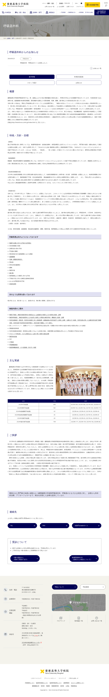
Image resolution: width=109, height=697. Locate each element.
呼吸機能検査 (13, 345)
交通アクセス (70, 6)
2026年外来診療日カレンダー (31, 642)
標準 (48, 3)
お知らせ (79, 83)
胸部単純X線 (13, 336)
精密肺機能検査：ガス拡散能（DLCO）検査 (22, 347)
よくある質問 (60, 6)
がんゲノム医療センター (77, 683)
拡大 (53, 3)
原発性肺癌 (12, 284)
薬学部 (62, 686)
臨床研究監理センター (56, 683)
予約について (59, 587)
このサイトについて (36, 678)
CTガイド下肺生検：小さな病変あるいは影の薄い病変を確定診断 (29, 334)
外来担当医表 (78, 77)
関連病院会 (74, 686)
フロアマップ (79, 6)
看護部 (48, 686)
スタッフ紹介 (32, 83)
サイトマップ (62, 678)
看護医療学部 (55, 686)
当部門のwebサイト (81, 525)
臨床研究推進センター (42, 683)
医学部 (43, 686)
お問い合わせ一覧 (49, 6)
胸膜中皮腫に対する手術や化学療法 (20, 243)
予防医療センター (29, 683)
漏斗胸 (11, 273)
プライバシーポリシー (50, 678)
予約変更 (86, 587)
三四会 (67, 686)
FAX (43, 525)
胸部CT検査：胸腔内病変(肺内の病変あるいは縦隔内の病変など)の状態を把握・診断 (35, 315)
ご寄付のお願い (72, 678)
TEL (11, 525)
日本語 (61, 3)
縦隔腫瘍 (12, 257)
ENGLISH (67, 3)
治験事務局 (66, 683)
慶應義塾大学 (35, 686)
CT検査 (11, 342)
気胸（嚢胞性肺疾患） (16, 259)
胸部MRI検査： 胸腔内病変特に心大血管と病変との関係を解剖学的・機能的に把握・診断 (36, 317)
